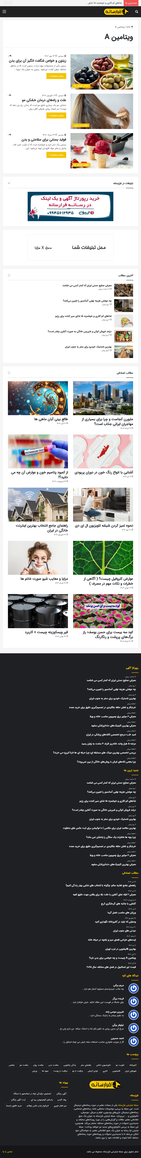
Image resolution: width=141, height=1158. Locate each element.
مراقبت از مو (77, 1071)
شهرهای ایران (131, 1071)
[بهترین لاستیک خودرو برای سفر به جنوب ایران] (123, 351)
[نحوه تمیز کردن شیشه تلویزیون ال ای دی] (103, 505)
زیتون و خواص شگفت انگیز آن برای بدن (37, 60)
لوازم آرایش (93, 1071)
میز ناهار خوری (60, 1105)
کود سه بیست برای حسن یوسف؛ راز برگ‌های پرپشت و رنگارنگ (108, 635)
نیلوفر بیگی (118, 1025)
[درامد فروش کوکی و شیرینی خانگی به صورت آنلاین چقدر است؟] (123, 336)
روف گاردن (61, 1099)
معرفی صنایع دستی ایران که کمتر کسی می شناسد (87, 285)
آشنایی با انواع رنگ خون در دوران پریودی (104, 472)
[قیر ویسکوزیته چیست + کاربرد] (38, 611)
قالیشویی (116, 1071)
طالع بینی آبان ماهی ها (51, 419)
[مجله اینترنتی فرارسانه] (117, 12)
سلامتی (12, 1065)
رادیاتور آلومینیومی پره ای (42, 1099)
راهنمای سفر (86, 1065)
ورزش (34, 1071)
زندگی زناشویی (69, 1065)
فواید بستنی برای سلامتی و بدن (43, 139)
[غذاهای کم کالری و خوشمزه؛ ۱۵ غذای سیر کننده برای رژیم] (123, 320)
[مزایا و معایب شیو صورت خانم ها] (38, 558)
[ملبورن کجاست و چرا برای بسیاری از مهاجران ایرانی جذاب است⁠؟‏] (103, 398)
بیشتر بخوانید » (56, 76)
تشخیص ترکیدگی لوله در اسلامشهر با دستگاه (32, 1093)
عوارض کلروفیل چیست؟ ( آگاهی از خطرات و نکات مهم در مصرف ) (108, 581)
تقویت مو (120, 1065)
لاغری (105, 1071)
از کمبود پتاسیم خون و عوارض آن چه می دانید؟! (39, 475)
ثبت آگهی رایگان (18, 1099)
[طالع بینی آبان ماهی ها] (38, 398)
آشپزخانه (133, 1065)
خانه (128, 27)
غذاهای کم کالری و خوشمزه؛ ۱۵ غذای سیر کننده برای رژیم (96, 3)
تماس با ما (7, 1152)
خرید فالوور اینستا (14, 1105)
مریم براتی (118, 985)
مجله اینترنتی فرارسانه (128, 1105)
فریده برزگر (118, 998)
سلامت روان (38, 1065)
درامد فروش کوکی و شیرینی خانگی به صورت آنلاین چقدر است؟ (80, 331)
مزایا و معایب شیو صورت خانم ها (44, 578)
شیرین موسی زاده (115, 1012)
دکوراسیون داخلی (103, 1065)
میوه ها (45, 1071)
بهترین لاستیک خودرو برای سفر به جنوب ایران (88, 347)
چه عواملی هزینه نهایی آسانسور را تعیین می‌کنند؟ (87, 301)
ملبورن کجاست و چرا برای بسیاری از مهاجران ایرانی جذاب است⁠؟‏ (107, 422)
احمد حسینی (117, 1038)
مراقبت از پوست (60, 1071)
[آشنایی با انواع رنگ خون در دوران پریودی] (103, 451)
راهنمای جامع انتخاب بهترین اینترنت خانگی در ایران (42, 528)
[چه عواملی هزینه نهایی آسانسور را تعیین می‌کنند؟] (123, 305)
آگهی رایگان (61, 1093)
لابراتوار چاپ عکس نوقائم (38, 1105)
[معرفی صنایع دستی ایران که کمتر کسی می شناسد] (123, 290)
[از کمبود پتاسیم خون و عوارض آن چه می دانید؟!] (38, 451)
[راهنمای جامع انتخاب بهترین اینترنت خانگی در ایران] (38, 505)
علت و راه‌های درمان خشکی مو (44, 100)
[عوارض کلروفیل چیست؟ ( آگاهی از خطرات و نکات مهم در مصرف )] (103, 558)
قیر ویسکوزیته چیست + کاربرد (46, 632)
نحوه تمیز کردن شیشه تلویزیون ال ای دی (104, 525)
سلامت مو (24, 1065)
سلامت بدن (53, 1065)
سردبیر (61, 56)
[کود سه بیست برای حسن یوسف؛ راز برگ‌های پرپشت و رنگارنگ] (103, 611)
